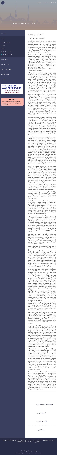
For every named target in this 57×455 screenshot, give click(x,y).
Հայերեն (53, 2)
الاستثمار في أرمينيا (7, 54)
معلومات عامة (6, 42)
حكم (4, 45)
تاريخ (4, 48)
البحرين (3, 79)
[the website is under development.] (12, 102)
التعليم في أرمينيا (7, 51)
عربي (46, 2)
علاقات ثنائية (4, 60)
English (39, 2)
